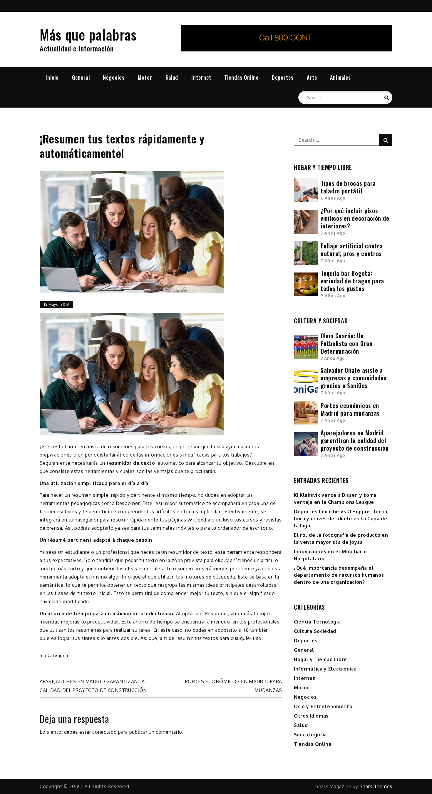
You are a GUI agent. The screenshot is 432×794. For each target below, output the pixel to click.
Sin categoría (54, 655)
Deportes (283, 77)
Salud (171, 77)
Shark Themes (376, 786)
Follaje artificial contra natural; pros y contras (352, 249)
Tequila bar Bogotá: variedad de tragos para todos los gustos (352, 281)
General (81, 77)
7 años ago (333, 232)
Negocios (114, 77)
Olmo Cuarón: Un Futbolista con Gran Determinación (346, 343)
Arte (312, 77)
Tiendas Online (241, 77)
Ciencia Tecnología (317, 622)
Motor (145, 77)
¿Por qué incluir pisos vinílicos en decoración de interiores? (355, 218)
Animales (340, 77)
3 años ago (333, 358)
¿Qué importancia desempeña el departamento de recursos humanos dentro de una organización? (339, 575)
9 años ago (333, 295)
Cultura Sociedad (315, 631)
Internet (201, 77)
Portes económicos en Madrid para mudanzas (350, 409)
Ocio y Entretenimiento (323, 706)
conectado (104, 732)
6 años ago (333, 197)
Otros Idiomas (311, 716)
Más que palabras (88, 34)
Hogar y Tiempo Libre (320, 659)
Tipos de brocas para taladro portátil (348, 187)
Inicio (52, 77)
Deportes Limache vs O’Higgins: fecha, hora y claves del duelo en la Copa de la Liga (341, 519)
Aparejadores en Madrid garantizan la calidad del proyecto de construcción (355, 440)
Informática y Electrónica (325, 669)
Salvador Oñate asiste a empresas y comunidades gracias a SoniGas (353, 378)
